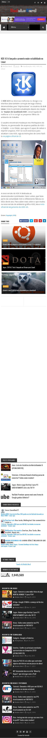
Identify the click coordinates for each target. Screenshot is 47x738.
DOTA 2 (5, 263)
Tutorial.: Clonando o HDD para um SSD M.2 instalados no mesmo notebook (20, 525)
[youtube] (44, 2)
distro (5, 286)
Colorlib (26, 735)
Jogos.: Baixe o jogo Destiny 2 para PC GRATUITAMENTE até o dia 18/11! (26, 613)
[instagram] (38, 2)
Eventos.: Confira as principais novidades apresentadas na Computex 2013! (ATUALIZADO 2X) (27, 650)
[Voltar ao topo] (30, 731)
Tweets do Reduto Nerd (23, 564)
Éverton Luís (10, 520)
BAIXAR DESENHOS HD (13, 540)
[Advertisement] (23, 43)
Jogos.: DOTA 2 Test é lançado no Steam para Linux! (19, 267)
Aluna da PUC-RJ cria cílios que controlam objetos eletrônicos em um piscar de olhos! (27, 662)
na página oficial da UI (12, 136)
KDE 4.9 (39, 66)
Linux (3, 69)
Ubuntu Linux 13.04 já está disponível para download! (19, 290)
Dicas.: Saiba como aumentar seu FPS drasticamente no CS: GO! (26, 708)
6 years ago (11, 526)
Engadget (9, 215)
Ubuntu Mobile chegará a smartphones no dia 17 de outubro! (21, 244)
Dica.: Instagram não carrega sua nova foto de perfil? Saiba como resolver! (28, 718)
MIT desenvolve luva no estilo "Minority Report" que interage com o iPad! (26, 672)
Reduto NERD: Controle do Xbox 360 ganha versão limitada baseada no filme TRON (22, 515)
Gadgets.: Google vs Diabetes (23, 638)
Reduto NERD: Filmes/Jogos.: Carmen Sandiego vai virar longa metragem (19, 545)
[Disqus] (23, 359)
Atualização (27, 66)
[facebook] (35, 2)
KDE (34, 66)
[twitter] (41, 2)
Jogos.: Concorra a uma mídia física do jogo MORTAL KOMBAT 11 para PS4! (28, 593)
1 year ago (12, 516)
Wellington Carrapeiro (13, 530)
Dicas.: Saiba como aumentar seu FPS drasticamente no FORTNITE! (26, 624)
